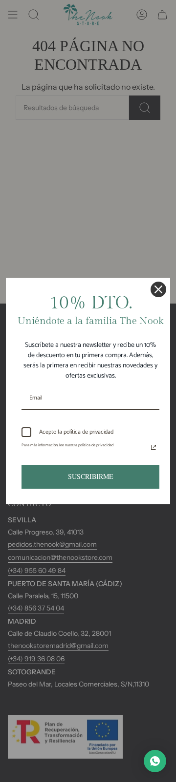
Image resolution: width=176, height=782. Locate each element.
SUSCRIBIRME (90, 476)
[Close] (158, 289)
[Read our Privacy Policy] (153, 447)
